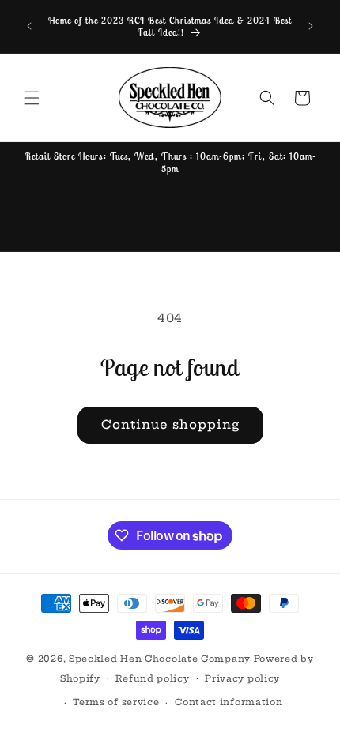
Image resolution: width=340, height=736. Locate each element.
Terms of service (116, 702)
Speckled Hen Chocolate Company (160, 658)
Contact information (228, 702)
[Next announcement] (310, 26)
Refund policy (152, 678)
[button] (31, 98)
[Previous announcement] (29, 26)
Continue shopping (170, 424)
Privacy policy (242, 678)
